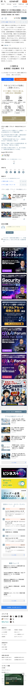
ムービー (15, 4)
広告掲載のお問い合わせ (19, 659)
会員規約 (3, 636)
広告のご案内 (4, 647)
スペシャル (9, 4)
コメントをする (10, 232)
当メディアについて (18, 636)
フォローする (24, 21)
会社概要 (3, 667)
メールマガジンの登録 (6, 629)
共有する (24, 18)
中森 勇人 (6, 45)
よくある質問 (4, 632)
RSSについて (17, 632)
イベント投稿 (4, 649)
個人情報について (5, 672)
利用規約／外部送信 (18, 629)
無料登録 (24, 1)
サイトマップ (4, 634)
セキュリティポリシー (6, 670)
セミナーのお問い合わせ (6, 659)
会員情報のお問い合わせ (19, 657)
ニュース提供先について (19, 634)
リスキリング (21, 4)
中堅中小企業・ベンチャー (8, 181)
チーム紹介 (4, 644)
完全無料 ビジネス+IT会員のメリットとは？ (14, 118)
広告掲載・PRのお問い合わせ (13, 607)
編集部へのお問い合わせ (6, 657)
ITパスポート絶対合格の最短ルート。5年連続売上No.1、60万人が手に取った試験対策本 (14, 239)
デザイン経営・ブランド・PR (8, 22)
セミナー (3, 4)
